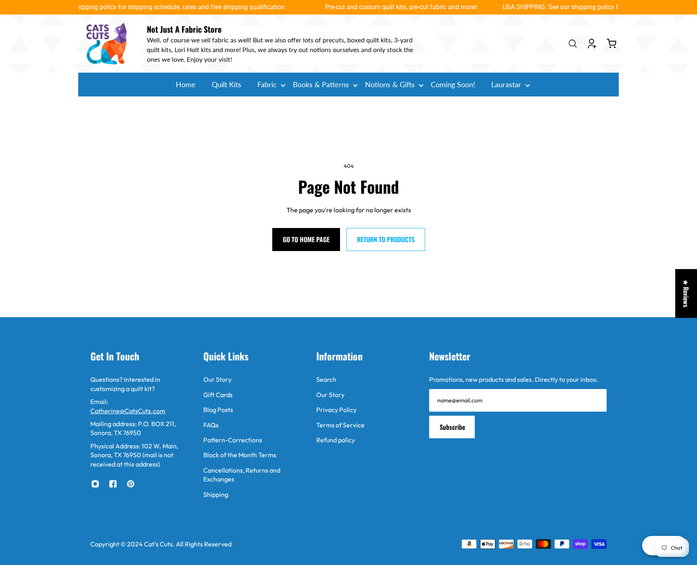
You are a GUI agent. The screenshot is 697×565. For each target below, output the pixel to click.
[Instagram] (95, 484)
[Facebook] (113, 484)
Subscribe (452, 427)
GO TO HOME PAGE (306, 239)
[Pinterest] (131, 484)
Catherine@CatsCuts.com (127, 411)
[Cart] (611, 43)
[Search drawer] (572, 43)
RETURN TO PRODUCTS (386, 239)
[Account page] (592, 43)
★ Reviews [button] (686, 294)
